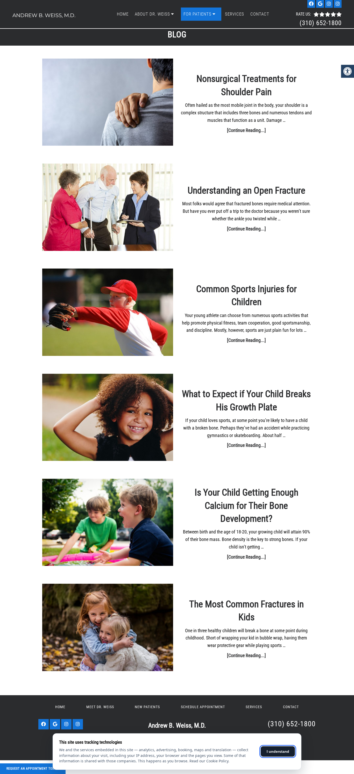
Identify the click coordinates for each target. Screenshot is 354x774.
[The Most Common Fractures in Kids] (107, 628)
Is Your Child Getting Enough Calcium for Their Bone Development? (246, 505)
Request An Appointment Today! (32, 768)
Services (234, 14)
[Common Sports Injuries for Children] (107, 313)
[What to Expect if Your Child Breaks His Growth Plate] (107, 418)
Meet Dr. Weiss (100, 707)
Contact (259, 14)
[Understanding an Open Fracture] (107, 208)
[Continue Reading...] (246, 130)
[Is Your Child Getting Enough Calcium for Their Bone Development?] (107, 523)
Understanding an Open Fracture (246, 190)
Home (123, 14)
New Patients (147, 707)
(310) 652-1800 (321, 23)
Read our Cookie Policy (208, 760)
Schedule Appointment (203, 707)
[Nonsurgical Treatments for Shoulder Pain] (107, 103)
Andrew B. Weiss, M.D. (43, 15)
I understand (278, 751)
